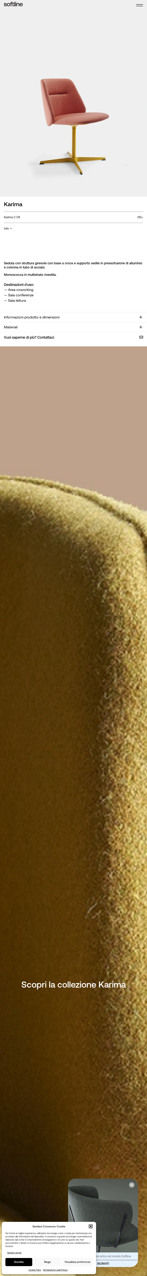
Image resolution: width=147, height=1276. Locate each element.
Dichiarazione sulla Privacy (55, 1270)
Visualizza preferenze (78, 1261)
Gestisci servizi (14, 1253)
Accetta (18, 1261)
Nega (47, 1261)
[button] (91, 1226)
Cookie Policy (35, 1270)
